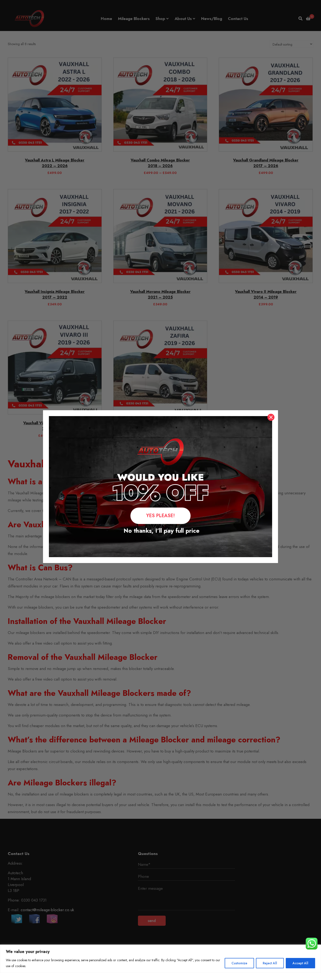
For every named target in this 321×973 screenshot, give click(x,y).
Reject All (270, 963)
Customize (239, 963)
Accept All (300, 963)
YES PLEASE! (160, 515)
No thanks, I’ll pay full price (161, 530)
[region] (160, 959)
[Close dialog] (270, 417)
